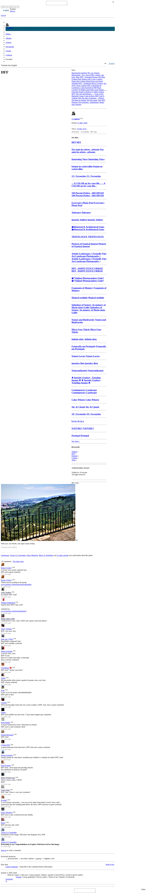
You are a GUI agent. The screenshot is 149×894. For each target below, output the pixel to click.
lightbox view (49, 859)
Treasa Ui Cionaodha (18, 555)
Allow (143, 889)
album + (32, 859)
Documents (10, 47)
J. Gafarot (9, 28)
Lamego (99, 79)
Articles (8, 42)
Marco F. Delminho (46, 555)
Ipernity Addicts (95, 220)
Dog (99, 100)
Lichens (101, 92)
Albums (8, 38)
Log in (3, 15)
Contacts (9, 55)
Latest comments (12, 867)
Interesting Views (96, 159)
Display (111, 63)
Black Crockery (97, 83)
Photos (8, 34)
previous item (12, 859)
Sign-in (3, 850)
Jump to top (110, 864)
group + (39, 859)
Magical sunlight (96, 297)
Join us (12, 11)
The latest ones (18, 561)
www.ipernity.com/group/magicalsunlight (16, 584)
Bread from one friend (94, 81)
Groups (8, 51)
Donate (18, 877)
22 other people (62, 555)
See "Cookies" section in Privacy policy (16, 890)
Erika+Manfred (32, 555)
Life (100, 96)
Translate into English (9, 65)
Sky (105, 83)
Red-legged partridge (79, 73)
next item (23, 859)
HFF (97, 96)
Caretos (97, 75)
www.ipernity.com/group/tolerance (13, 611)
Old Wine (101, 77)
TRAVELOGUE (96, 236)
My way (91, 73)
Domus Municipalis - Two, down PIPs (86, 74)
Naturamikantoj (95, 370)
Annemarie (5, 555)
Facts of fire (99, 94)
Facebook (9, 879)
